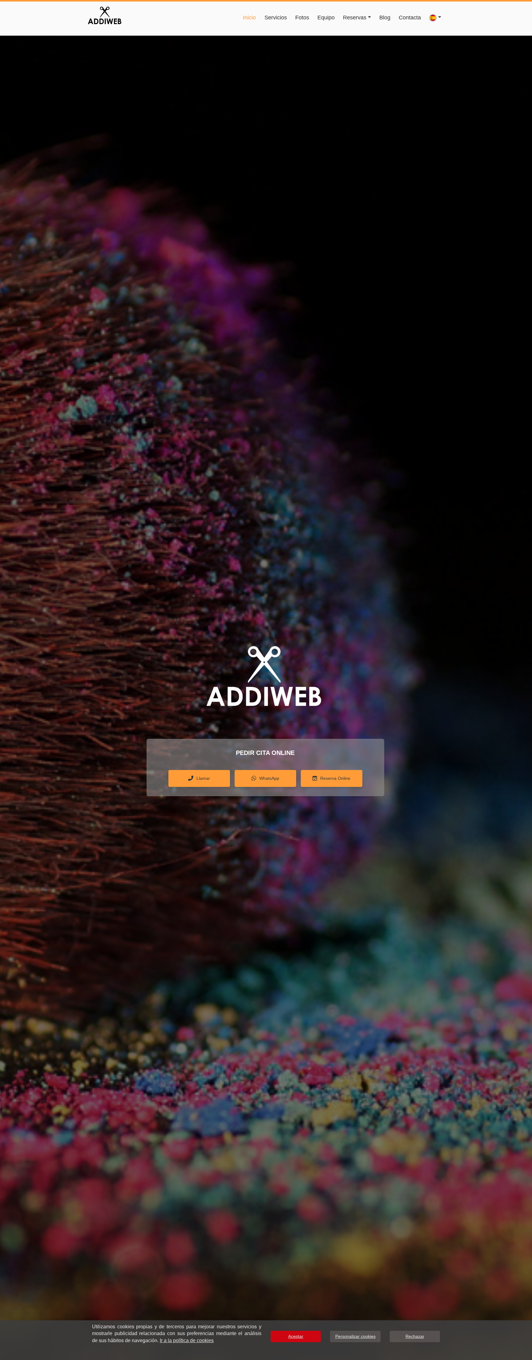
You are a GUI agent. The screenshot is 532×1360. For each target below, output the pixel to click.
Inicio (249, 17)
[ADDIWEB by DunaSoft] (104, 14)
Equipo (326, 17)
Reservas (354, 17)
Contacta (410, 17)
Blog (384, 17)
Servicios (275, 17)
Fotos (302, 17)
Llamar (203, 778)
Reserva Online (335, 778)
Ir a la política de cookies (187, 1340)
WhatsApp (269, 778)
